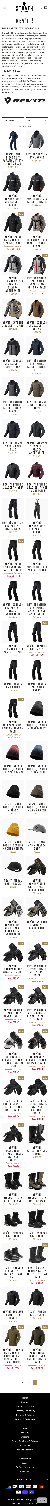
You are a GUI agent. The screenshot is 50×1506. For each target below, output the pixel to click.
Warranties (25, 1445)
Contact (25, 1402)
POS (13, 1504)
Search (25, 1398)
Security (25, 1432)
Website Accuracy (25, 1450)
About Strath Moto (25, 1406)
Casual (25, 1463)
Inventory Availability (25, 1410)
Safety (25, 1428)
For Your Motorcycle (25, 1467)
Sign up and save (25, 1480)
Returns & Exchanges (25, 1419)
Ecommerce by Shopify (28, 1504)
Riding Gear (25, 1471)
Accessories (25, 1458)
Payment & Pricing (25, 1415)
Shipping (25, 1437)
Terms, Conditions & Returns (25, 1441)
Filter (11, 120)
